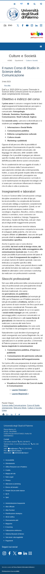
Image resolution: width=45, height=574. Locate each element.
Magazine (9, 524)
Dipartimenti (19, 60)
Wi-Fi (7, 494)
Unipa (4, 410)
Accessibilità (10, 460)
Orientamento (10, 463)
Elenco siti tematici (12, 487)
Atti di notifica (10, 517)
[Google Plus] (7, 414)
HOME (10, 60)
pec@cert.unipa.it (16, 451)
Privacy (8, 480)
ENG (10, 25)
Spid (7, 497)
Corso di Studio (33, 405)
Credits (8, 470)
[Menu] (40, 46)
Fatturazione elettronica (14, 530)
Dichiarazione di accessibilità (10, 571)
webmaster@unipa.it (21, 453)
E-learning (9, 527)
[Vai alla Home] (22, 11)
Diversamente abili (12, 520)
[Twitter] (19, 414)
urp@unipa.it (14, 448)
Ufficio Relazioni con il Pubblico (16, 467)
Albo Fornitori (10, 510)
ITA (5, 25)
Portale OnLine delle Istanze (15, 491)
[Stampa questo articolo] (3, 414)
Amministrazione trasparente (15, 503)
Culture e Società (22, 56)
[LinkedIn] (12, 414)
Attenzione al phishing (13, 484)
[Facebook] (16, 414)
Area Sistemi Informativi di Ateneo (24, 567)
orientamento (7, 408)
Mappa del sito (11, 473)
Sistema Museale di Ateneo (15, 534)
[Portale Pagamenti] (21, 3)
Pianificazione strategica (14, 513)
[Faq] (28, 3)
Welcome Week (20, 408)
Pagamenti (9, 541)
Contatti (6, 439)
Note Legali (9, 477)
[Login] (41, 3)
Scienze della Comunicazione (14, 405)
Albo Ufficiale (10, 507)
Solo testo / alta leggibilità (14, 537)
